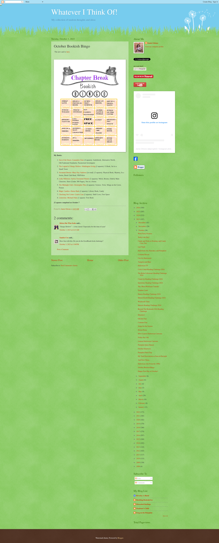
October (142, 230)
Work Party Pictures (145, 233)
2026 (138, 207)
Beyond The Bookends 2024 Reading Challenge (151, 310)
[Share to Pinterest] (95, 209)
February (142, 403)
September (143, 376)
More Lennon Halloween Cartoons (150, 333)
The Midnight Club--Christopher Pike (72, 185)
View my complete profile (154, 46)
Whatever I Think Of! (84, 12)
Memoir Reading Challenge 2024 (149, 305)
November (142, 226)
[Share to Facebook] (93, 209)
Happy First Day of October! (148, 371)
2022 (138, 412)
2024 (138, 215)
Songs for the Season (145, 326)
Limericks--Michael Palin (68, 198)
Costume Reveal (143, 254)
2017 (138, 431)
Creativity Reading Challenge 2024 (150, 279)
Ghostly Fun (142, 318)
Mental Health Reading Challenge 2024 (152, 298)
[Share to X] (90, 209)
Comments (141, 482)
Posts (139, 478)
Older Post (123, 260)
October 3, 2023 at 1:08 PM (69, 244)
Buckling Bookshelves (144, 500)
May (140, 391)
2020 (138, 419)
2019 (138, 423)
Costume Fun (142, 322)
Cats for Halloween (144, 258)
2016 (138, 435)
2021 (138, 416)
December (142, 222)
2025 (138, 211)
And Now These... (144, 360)
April (141, 395)
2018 (138, 427)
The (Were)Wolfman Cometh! (148, 286)
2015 (138, 439)
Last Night (141, 247)
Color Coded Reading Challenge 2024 (151, 269)
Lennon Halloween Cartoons (148, 341)
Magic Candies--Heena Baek (69, 191)
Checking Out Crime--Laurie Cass (71, 194)
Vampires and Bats (144, 262)
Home (90, 260)
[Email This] (85, 209)
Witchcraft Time (144, 301)
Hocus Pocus (142, 330)
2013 (138, 447)
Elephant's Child (142, 508)
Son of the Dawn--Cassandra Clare (71, 160)
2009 (138, 462)
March (141, 399)
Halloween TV (143, 265)
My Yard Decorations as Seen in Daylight (152, 356)
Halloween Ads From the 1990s (149, 364)
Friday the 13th (143, 337)
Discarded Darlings (143, 504)
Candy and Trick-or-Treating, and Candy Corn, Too (152, 242)
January (141, 407)
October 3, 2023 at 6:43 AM (69, 230)
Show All (165, 516)
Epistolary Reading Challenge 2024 (150, 283)
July (140, 384)
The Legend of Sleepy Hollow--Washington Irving (77, 166)
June (140, 387)
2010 (138, 458)
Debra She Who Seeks (68, 223)
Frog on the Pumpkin (144, 512)
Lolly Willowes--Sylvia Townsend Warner (74, 179)
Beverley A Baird (142, 495)
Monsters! (141, 315)
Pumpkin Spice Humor (146, 345)
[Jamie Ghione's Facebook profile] (136, 160)
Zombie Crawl (143, 290)
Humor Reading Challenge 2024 (149, 294)
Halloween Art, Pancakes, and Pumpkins (152, 250)
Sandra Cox (64, 237)
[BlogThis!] (88, 209)
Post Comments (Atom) (69, 265)
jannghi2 (153, 149)
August (141, 380)
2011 (138, 454)
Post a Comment (63, 249)
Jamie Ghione (153, 43)
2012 (138, 451)
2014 (138, 443)
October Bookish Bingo (146, 367)
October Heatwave (144, 348)
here (68, 52)
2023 (138, 219)
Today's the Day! (144, 237)
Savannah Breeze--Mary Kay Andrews (72, 173)
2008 (138, 466)
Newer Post (56, 260)
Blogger (120, 538)
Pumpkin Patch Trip (145, 352)
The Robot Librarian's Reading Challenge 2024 (152, 274)
